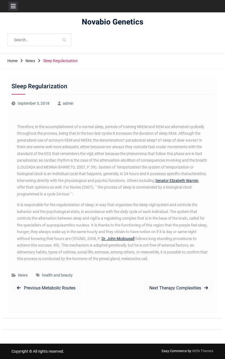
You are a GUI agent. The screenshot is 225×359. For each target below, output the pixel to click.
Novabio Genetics (112, 22)
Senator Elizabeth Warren (176, 180)
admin (68, 103)
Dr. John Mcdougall (118, 238)
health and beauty (57, 275)
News (23, 275)
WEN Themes (202, 351)
